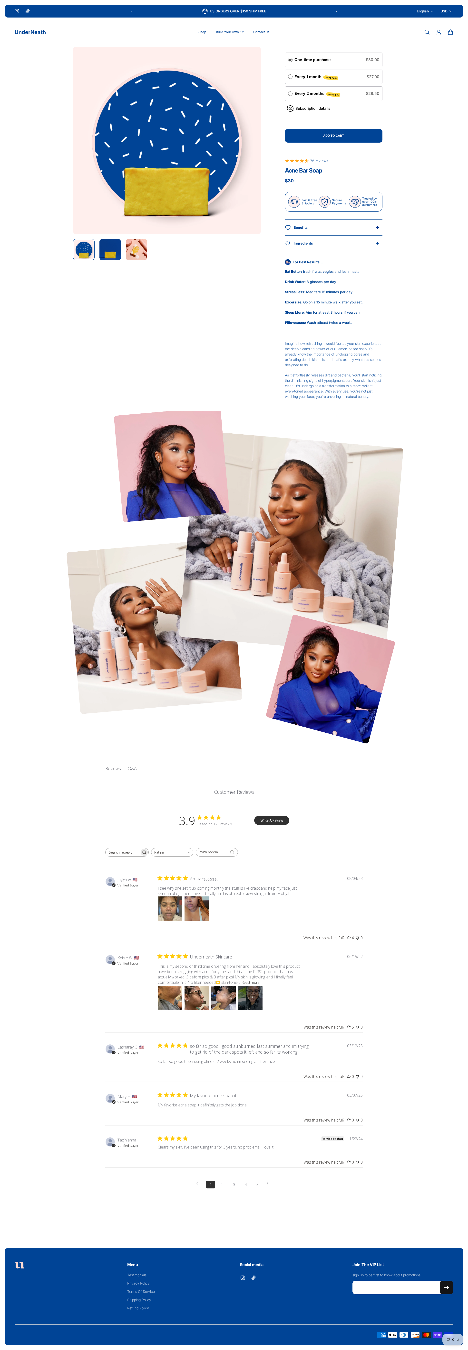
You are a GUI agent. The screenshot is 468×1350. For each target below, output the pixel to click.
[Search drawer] (427, 32)
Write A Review (272, 820)
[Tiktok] (27, 11)
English (423, 11)
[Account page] (439, 32)
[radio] (290, 60)
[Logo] (19, 1266)
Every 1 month (315, 77)
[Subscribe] (446, 1287)
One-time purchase (312, 59)
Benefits (301, 227)
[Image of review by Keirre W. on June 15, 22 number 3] (223, 998)
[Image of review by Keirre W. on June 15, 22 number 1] (170, 998)
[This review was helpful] (349, 937)
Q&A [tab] (132, 768)
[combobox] (172, 852)
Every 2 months (316, 93)
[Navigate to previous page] (199, 1183)
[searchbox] (123, 852)
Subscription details (312, 108)
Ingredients (303, 243)
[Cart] (450, 32)
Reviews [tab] (113, 768)
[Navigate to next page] (269, 1183)
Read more (250, 982)
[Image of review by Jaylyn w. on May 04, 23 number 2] (197, 908)
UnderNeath (30, 32)
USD (444, 11)
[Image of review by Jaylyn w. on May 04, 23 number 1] (170, 908)
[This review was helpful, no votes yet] (349, 1076)
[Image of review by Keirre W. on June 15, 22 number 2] (197, 998)
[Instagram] (16, 11)
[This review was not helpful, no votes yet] (357, 937)
